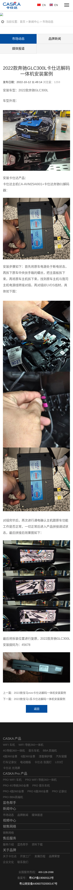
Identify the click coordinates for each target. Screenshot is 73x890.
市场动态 (47, 21)
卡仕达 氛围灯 (43, 762)
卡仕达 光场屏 (11, 767)
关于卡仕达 (10, 856)
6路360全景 (28, 756)
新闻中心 (33, 21)
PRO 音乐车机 (41, 785)
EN (56, 5)
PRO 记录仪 (59, 791)
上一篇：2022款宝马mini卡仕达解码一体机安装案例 (34, 692)
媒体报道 (18, 48)
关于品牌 (9, 850)
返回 (36, 708)
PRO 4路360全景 (13, 791)
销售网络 (9, 826)
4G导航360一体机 (14, 750)
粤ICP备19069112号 (41, 877)
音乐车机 (33, 750)
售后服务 (9, 838)
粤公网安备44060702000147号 (38, 883)
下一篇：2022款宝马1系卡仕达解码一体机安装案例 (34, 699)
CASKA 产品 (12, 739)
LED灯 (59, 762)
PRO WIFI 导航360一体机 (41, 779)
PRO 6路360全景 (37, 791)
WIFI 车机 (9, 744)
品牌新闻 (22, 814)
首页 (22, 21)
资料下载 (37, 844)
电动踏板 (25, 762)
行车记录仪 (10, 762)
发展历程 (39, 856)
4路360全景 (10, 756)
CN (44, 5)
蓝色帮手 (9, 803)
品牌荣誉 (54, 856)
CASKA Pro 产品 (15, 773)
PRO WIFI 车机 (12, 779)
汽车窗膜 (61, 756)
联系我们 (22, 862)
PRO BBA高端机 (13, 797)
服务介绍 (8, 844)
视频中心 (9, 820)
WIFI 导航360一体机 (30, 744)
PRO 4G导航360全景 (16, 785)
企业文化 (8, 862)
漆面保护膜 (45, 756)
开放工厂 (25, 856)
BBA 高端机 (50, 750)
